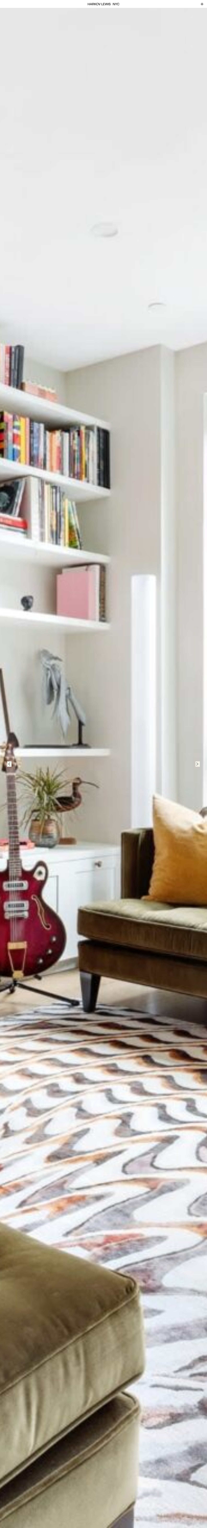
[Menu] (202, 4)
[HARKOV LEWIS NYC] (103, 4)
